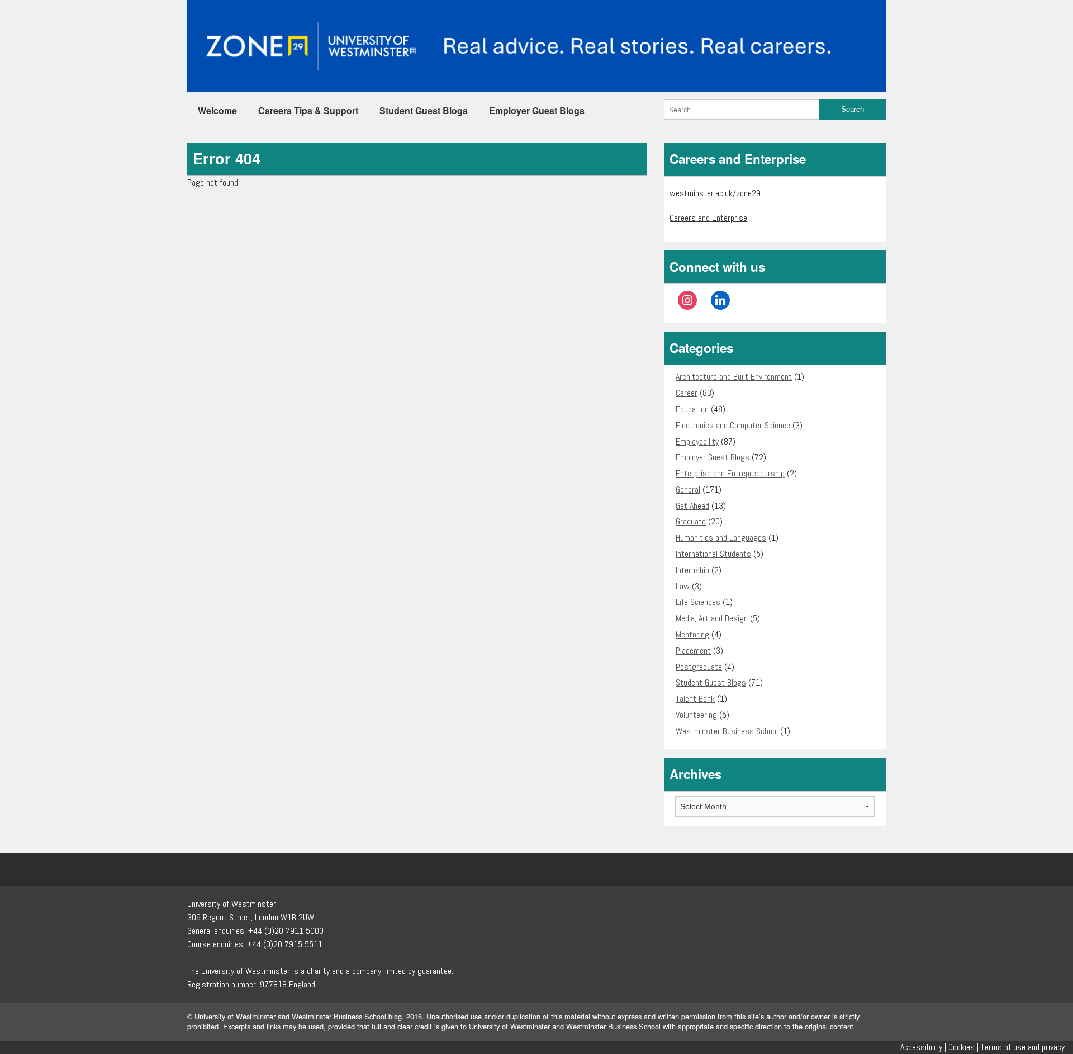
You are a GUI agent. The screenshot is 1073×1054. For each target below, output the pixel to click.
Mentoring (692, 634)
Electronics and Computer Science (733, 425)
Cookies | (963, 1047)
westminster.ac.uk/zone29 (715, 193)
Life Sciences (698, 602)
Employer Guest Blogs (537, 110)
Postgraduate (699, 667)
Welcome (217, 110)
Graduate (691, 521)
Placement (693, 650)
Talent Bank (695, 699)
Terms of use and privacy (1023, 1047)
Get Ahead (692, 506)
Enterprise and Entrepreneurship (730, 473)
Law (683, 586)
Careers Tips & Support (308, 110)
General (688, 489)
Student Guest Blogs (423, 110)
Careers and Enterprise (708, 218)
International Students (713, 554)
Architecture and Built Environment (734, 376)
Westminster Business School (727, 731)
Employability (697, 441)
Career (686, 393)
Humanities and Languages (721, 537)
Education (692, 409)
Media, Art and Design (712, 618)
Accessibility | (923, 1047)
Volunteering (696, 715)
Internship (692, 570)
